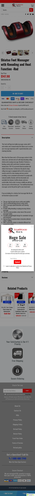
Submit (17, 262)
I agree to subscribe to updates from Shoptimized (18, 267)
